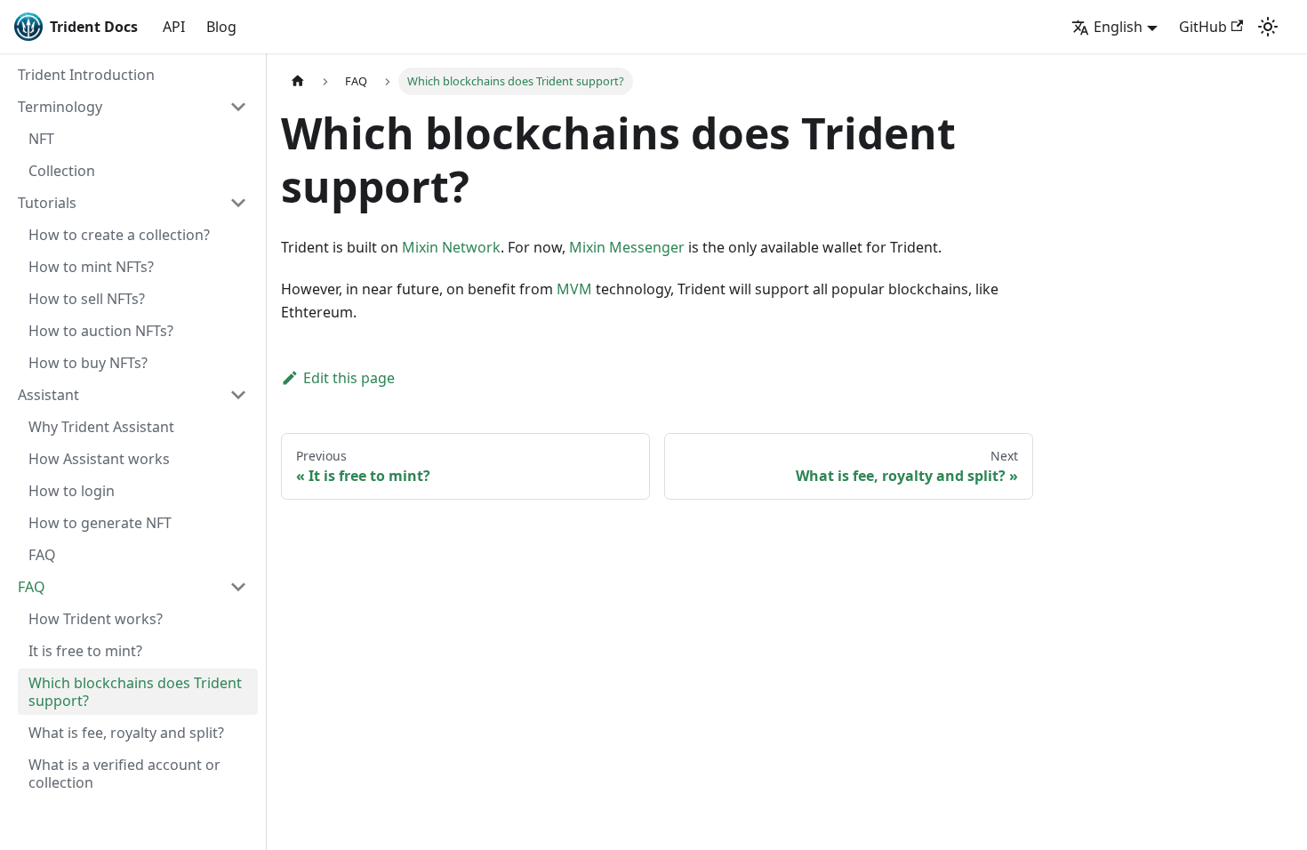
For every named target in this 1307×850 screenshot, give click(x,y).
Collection (61, 170)
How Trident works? (95, 619)
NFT (41, 138)
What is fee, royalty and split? (126, 732)
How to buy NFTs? (88, 363)
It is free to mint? (85, 651)
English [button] (1118, 26)
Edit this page (349, 378)
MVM (574, 289)
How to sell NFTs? (86, 299)
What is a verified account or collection (124, 773)
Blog (221, 26)
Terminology (60, 106)
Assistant (48, 395)
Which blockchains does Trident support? (135, 691)
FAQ (42, 555)
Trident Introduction (86, 74)
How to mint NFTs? (91, 267)
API (174, 26)
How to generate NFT (100, 523)
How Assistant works (99, 459)
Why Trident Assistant (101, 427)
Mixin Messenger (627, 247)
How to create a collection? (119, 235)
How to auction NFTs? (100, 331)
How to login (71, 491)
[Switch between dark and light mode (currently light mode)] (1268, 26)
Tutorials (47, 202)
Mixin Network (451, 247)
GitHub (1203, 26)
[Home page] (298, 81)
